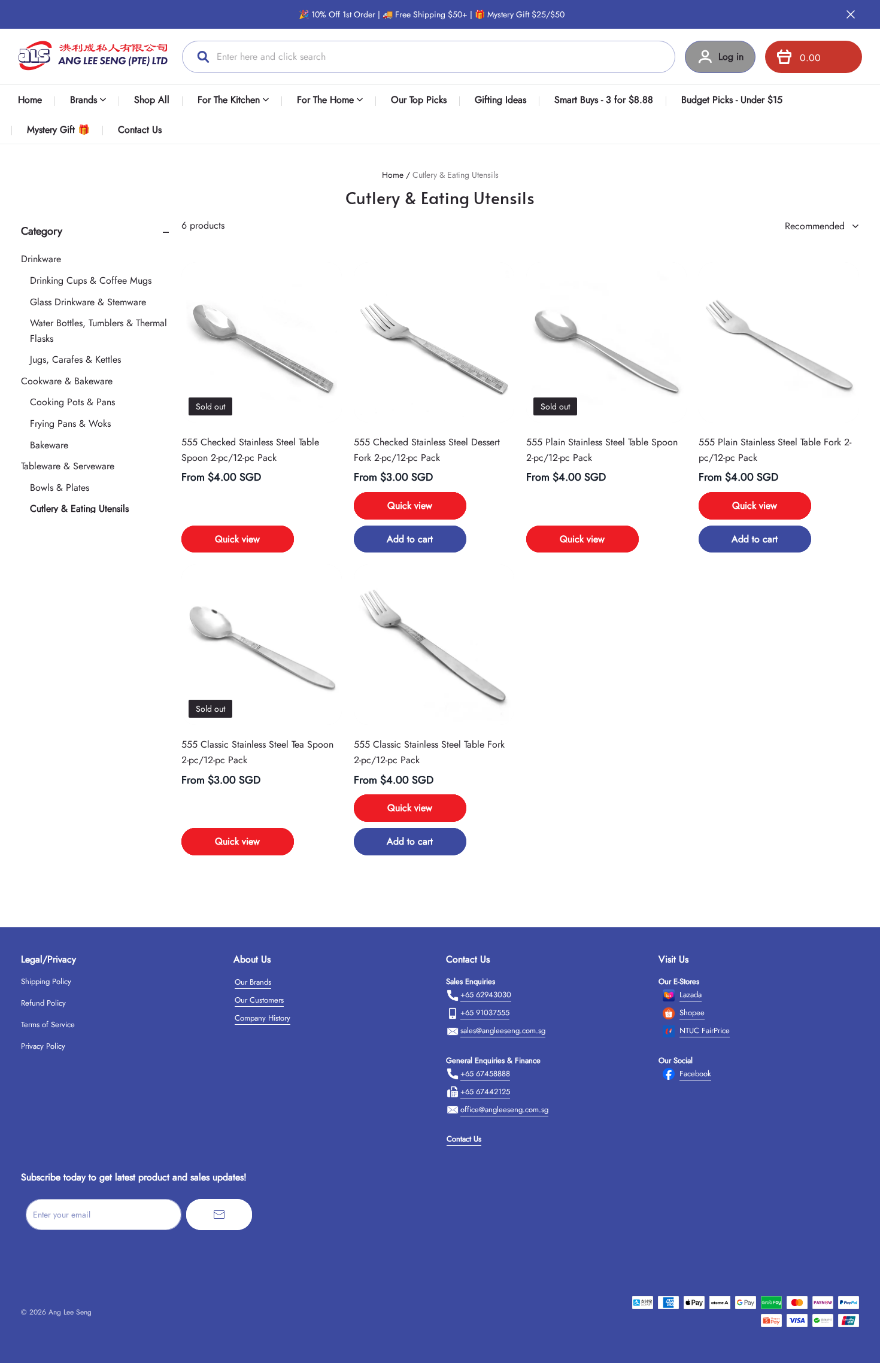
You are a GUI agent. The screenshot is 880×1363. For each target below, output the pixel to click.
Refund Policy (43, 1003)
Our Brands (253, 982)
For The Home (325, 100)
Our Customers (259, 1000)
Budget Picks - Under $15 (731, 100)
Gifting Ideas (500, 100)
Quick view (237, 539)
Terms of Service (48, 1024)
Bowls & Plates (59, 487)
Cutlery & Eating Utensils (455, 175)
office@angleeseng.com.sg (504, 1109)
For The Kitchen (229, 100)
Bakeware (49, 445)
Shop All (151, 100)
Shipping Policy (46, 981)
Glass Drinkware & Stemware (88, 302)
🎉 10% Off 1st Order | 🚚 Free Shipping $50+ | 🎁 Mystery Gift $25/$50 (432, 14)
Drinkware (41, 259)
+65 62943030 (485, 994)
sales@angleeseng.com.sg (502, 1030)
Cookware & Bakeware (67, 381)
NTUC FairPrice (704, 1030)
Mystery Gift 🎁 (58, 129)
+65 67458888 (485, 1073)
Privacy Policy (43, 1046)
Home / (396, 175)
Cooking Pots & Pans (72, 402)
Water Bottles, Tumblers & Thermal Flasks (98, 330)
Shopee (692, 1012)
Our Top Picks (419, 100)
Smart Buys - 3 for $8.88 (603, 100)
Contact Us (140, 129)
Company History (262, 1018)
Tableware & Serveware (67, 466)
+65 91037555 (484, 1012)
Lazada (690, 994)
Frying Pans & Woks (70, 423)
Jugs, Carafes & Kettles (75, 359)
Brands (83, 100)
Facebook (695, 1073)
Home (30, 100)
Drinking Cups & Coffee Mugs (90, 280)
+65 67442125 (485, 1091)
